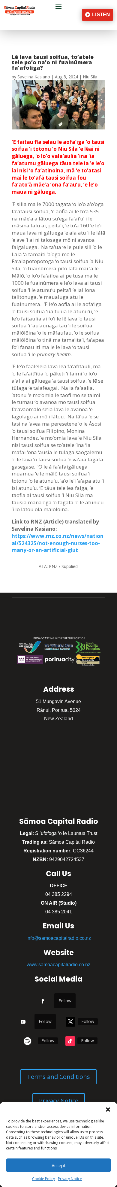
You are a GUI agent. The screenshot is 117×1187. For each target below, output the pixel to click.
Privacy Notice (70, 1178)
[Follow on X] (70, 1022)
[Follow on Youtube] (23, 1022)
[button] (108, 1110)
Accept (59, 1165)
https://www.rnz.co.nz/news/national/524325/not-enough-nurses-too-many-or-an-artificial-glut (58, 543)
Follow (64, 1000)
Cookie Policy (43, 1178)
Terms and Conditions (58, 1077)
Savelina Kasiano (33, 77)
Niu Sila (90, 77)
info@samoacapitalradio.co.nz (58, 938)
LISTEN (101, 14)
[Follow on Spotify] (27, 1041)
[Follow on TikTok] (70, 1041)
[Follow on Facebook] (43, 1001)
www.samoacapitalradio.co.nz (58, 964)
